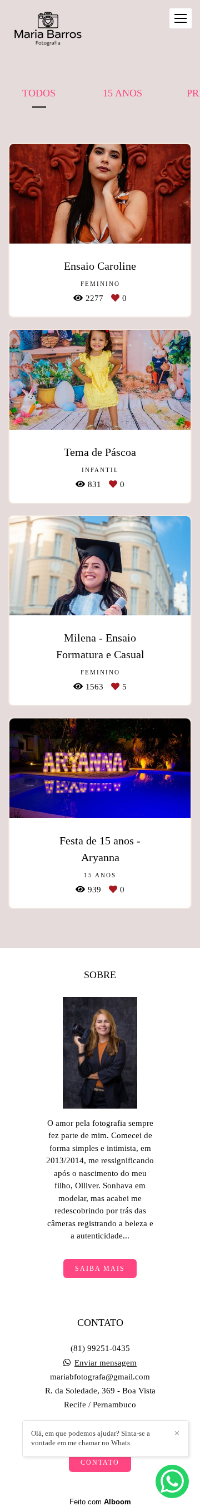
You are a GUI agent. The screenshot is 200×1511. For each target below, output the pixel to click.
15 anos (122, 93)
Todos (39, 93)
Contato (100, 1462)
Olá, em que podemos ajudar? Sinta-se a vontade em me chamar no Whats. (90, 1438)
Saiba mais (100, 1268)
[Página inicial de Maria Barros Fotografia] (47, 30)
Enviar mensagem (105, 1363)
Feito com (100, 1502)
